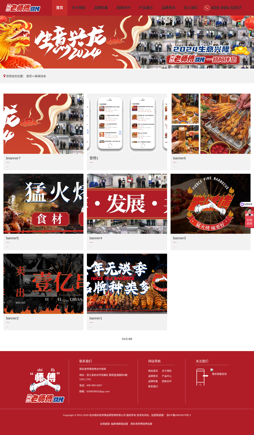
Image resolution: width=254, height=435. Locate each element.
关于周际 (79, 8)
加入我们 (191, 8)
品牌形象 (101, 8)
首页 (59, 8)
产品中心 (167, 376)
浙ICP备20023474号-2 (178, 415)
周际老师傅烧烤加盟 (141, 423)
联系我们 (153, 386)
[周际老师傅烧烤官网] (26, 8)
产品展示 (146, 8)
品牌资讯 (168, 8)
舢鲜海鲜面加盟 (119, 423)
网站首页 (153, 370)
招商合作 (123, 8)
